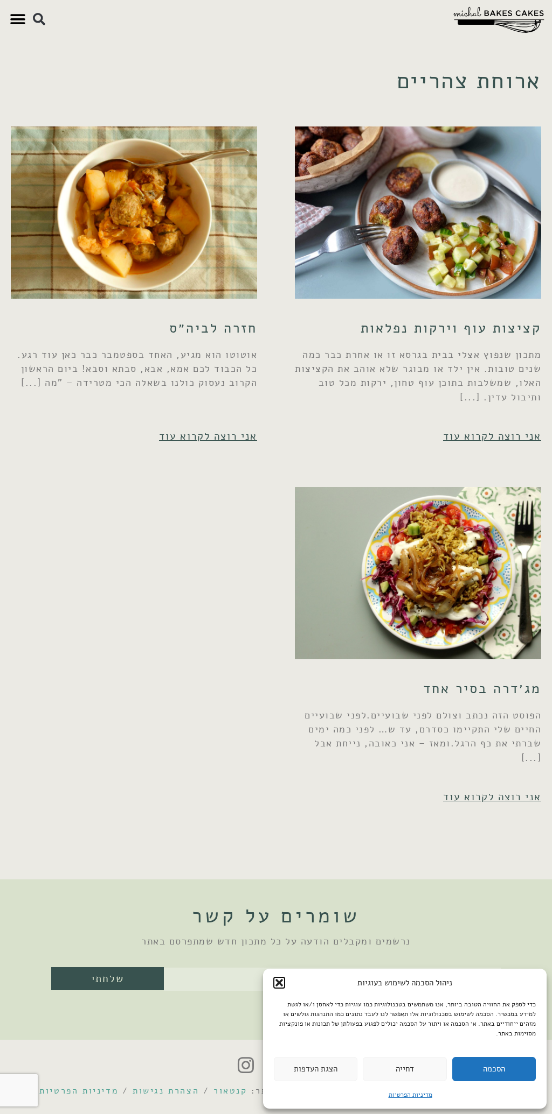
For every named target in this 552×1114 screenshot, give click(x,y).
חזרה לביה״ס (213, 328)
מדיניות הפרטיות (410, 1094)
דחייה (405, 1068)
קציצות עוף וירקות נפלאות (451, 328)
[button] (279, 982)
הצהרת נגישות (166, 1091)
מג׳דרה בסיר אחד (482, 688)
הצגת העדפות (315, 1068)
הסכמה (494, 1068)
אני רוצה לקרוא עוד (492, 436)
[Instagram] (246, 1065)
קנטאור (230, 1091)
